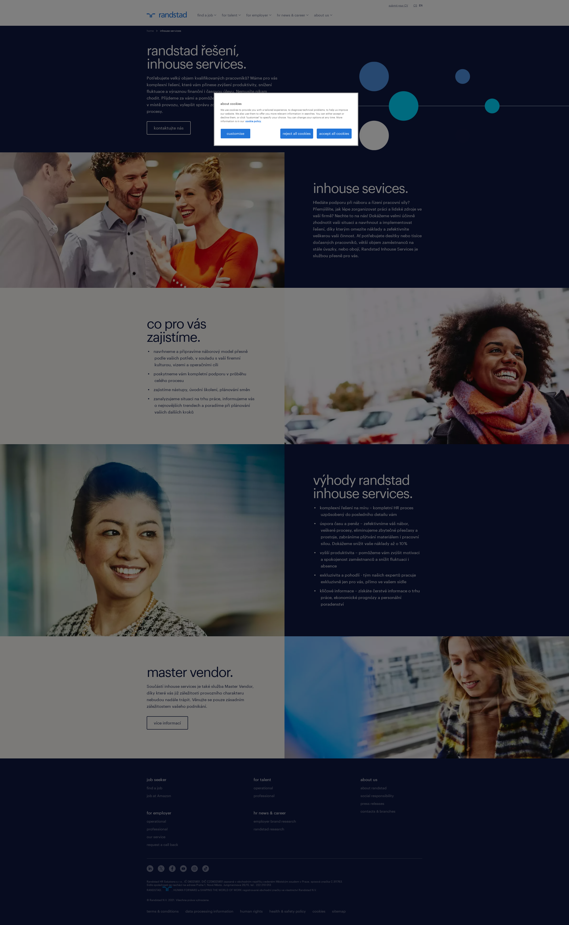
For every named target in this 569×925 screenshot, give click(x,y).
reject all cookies (297, 133)
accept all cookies (334, 133)
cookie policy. (253, 121)
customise (235, 133)
